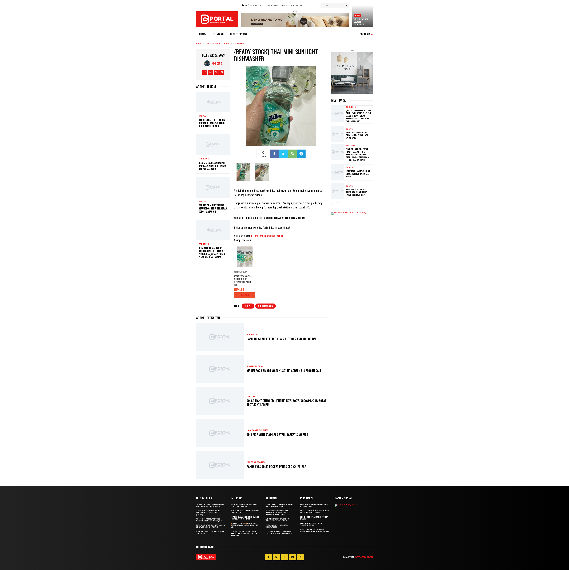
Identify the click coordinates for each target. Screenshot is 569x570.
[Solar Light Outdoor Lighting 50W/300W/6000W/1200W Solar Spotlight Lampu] (220, 401)
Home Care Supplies (234, 43)
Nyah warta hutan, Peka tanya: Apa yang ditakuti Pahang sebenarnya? (357, 192)
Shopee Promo (213, 43)
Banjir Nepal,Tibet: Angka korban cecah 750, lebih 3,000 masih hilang (212, 123)
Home (198, 43)
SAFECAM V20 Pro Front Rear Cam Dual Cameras (244, 506)
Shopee (248, 306)
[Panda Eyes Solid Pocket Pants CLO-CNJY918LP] (220, 465)
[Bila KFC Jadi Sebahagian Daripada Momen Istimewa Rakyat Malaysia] (213, 144)
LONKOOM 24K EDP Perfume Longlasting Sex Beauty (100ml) (314, 530)
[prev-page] (333, 204)
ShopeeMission (265, 306)
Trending (204, 159)
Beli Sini (244, 295)
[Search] (346, 5)
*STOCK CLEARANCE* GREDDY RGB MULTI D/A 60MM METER (245, 518)
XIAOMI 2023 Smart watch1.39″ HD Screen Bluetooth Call (284, 370)
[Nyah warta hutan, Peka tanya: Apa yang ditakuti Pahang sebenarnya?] (337, 191)
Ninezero (217, 63)
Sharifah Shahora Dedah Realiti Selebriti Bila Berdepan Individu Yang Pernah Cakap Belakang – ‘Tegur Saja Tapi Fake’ (357, 154)
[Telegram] (301, 154)
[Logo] (217, 19)
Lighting (251, 396)
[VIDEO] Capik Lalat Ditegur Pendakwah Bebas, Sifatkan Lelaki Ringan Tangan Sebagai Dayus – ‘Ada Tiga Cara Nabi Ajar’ (358, 116)
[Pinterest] (284, 557)
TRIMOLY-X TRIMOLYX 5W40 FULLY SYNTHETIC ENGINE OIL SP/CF (210, 506)
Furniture (252, 334)
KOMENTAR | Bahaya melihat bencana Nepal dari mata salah (358, 174)
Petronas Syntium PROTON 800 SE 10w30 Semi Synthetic (210, 526)
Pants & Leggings (256, 462)
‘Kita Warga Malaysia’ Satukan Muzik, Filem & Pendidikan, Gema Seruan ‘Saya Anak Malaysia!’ (212, 252)
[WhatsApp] (292, 154)
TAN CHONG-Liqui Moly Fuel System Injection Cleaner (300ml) (208, 513)
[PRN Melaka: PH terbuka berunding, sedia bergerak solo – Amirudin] (213, 187)
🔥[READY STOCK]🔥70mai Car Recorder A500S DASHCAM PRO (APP (244, 525)
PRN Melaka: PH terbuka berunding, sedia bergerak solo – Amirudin (213, 208)
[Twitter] (216, 72)
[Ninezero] (208, 63)
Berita (357, 15)
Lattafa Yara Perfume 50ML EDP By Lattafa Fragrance (314, 512)
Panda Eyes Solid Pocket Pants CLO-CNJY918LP (276, 466)
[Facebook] (204, 72)
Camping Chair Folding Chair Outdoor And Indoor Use (282, 339)
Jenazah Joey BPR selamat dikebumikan (361, 22)
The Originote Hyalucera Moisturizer (277, 526)
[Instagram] (210, 72)
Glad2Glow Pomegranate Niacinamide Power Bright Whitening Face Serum (277, 513)
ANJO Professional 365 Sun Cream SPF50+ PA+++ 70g (278, 520)
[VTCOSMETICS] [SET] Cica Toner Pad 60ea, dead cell (279, 506)
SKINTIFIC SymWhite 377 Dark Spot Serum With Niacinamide (279, 532)
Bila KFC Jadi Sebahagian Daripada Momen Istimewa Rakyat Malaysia (212, 166)
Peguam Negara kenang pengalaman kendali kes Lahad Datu (357, 135)
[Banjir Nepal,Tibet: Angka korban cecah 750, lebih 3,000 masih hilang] (213, 102)
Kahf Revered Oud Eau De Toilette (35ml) (311, 524)
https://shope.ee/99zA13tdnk (267, 236)
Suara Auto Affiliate (364, 557)
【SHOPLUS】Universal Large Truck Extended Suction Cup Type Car (244, 533)
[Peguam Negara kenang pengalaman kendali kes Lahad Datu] (337, 134)
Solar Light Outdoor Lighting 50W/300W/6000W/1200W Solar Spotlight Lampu (287, 402)
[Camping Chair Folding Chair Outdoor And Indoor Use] (220, 337)
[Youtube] (221, 72)
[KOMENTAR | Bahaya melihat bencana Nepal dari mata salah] (337, 172)
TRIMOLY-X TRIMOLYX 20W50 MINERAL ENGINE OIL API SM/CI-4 (209, 520)
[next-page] (338, 204)
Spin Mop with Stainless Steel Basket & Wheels (277, 434)
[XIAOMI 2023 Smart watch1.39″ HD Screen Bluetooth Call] (220, 369)
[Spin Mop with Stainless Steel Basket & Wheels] (220, 433)
